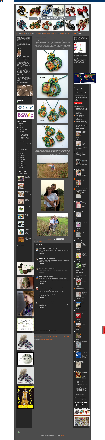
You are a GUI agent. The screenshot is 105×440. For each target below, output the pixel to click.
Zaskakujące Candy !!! (23, 173)
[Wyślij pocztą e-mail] (57, 239)
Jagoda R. (41, 268)
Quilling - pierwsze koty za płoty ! (28, 238)
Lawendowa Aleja (80, 300)
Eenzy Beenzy (79, 201)
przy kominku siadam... (81, 221)
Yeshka (41, 302)
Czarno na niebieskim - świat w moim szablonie (81, 122)
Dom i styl (78, 261)
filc (27, 33)
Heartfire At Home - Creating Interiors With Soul (81, 290)
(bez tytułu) (27, 206)
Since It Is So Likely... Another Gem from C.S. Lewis (84, 295)
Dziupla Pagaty (79, 211)
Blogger (62, 435)
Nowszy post (38, 336)
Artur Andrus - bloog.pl (81, 108)
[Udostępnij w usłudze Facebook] (61, 239)
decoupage (23, 33)
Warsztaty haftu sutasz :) (27, 177)
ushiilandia (78, 139)
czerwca (22, 155)
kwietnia (22, 159)
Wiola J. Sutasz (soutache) (45, 288)
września (22, 131)
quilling (62, 33)
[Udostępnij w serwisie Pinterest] (63, 239)
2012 (20, 127)
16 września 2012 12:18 (57, 288)
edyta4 (40, 276)
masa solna (37, 33)
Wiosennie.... (84, 333)
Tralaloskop (78, 321)
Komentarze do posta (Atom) (46, 339)
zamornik (41, 258)
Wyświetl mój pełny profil (22, 82)
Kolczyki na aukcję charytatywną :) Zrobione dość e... (24, 134)
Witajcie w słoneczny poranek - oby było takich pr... (24, 138)
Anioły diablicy (79, 278)
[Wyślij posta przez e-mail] (54, 239)
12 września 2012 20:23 (49, 258)
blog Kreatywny (79, 152)
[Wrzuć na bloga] (58, 239)
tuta (83, 38)
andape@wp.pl (82, 62)
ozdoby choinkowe (56, 33)
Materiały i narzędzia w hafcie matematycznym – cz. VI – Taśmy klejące (81, 154)
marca (21, 161)
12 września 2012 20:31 (50, 268)
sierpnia (22, 151)
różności (68, 33)
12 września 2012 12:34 (51, 248)
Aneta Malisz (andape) (24, 56)
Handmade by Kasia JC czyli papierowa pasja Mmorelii (81, 190)
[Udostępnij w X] (60, 239)
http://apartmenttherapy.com (81, 97)
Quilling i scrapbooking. (81, 341)
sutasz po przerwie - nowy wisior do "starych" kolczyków (27, 232)
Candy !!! (27, 184)
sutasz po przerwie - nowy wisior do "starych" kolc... (24, 148)
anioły (17, 33)
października (23, 129)
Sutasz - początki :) (27, 215)
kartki (31, 33)
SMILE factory (42, 248)
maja (21, 157)
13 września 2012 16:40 (48, 276)
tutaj (86, 38)
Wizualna (78, 351)
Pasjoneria (78, 230)
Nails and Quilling (80, 169)
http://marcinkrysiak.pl (80, 95)
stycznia (22, 165)
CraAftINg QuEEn (80, 252)
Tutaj (77, 331)
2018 (20, 123)
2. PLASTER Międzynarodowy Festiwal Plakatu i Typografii (84, 355)
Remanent (78, 371)
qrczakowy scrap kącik (81, 179)
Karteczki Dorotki (80, 361)
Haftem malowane (80, 394)
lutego (21, 163)
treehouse (78, 159)
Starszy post (67, 336)
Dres (83, 180)
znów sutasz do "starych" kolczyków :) (25, 142)
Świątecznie (84, 232)
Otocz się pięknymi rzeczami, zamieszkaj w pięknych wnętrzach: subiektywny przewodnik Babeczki (81, 389)
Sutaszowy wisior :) (24, 144)
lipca (21, 153)
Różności (27, 222)
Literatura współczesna (81, 384)
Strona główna (52, 336)
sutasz (74, 33)
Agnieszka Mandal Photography (80, 241)
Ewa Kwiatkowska (80, 115)
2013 (20, 125)
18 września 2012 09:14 (48, 302)
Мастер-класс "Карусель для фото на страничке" (84, 173)
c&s (82, 313)
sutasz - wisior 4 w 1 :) (28, 200)
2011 (20, 167)
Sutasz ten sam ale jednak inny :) (28, 193)
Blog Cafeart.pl (79, 272)
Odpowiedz (41, 253)
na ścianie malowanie (47, 33)
